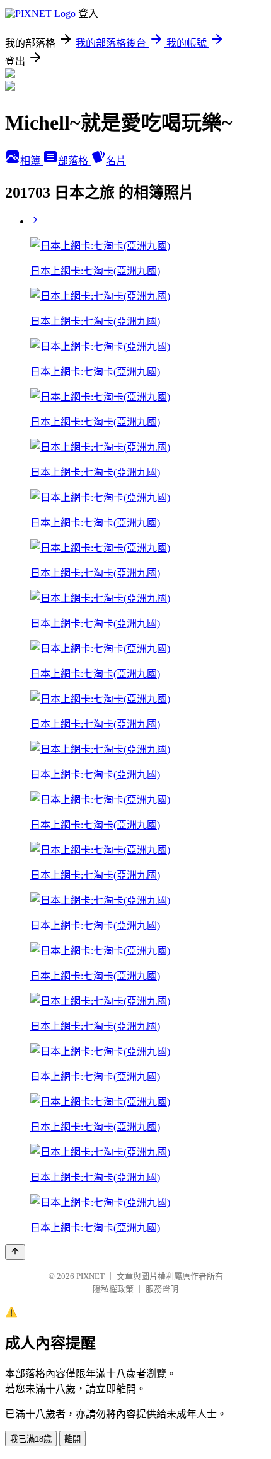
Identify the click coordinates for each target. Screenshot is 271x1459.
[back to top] (15, 1252)
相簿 (31, 160)
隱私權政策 (113, 1288)
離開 (72, 1439)
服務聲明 (162, 1288)
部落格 (74, 160)
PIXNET (90, 1276)
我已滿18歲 (31, 1439)
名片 (116, 160)
